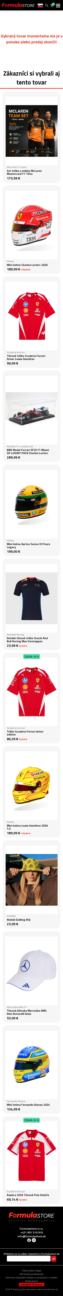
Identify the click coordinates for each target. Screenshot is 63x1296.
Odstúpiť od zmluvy (32, 1284)
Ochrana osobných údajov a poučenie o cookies (31, 1277)
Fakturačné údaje (31, 1270)
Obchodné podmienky (31, 1274)
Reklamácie (31, 1281)
